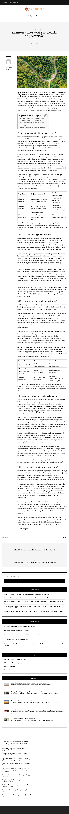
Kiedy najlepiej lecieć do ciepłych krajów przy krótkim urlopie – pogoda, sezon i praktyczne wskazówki (16, 769)
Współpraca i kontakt (11, 2)
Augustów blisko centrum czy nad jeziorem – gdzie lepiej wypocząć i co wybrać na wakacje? (16, 759)
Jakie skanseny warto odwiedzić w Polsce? (33, 123)
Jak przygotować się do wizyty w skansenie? (33, 125)
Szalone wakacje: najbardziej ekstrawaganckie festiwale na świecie (31, 701)
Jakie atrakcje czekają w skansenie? (30, 120)
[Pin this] (66, 537)
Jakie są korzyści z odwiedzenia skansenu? (33, 127)
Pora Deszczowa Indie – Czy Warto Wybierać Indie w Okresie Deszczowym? (27, 635)
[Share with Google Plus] (63, 537)
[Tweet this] (61, 537)
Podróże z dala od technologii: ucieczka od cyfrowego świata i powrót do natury (36, 710)
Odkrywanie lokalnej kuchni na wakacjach (16, 639)
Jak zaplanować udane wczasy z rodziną (16, 630)
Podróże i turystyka (34, 29)
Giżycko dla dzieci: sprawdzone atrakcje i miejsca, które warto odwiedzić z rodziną (30, 598)
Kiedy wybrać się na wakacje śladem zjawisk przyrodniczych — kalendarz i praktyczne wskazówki (15, 743)
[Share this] (59, 537)
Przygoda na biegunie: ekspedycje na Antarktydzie (19, 626)
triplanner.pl (8, 67)
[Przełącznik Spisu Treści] (45, 115)
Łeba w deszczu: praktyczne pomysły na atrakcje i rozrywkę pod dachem (26, 594)
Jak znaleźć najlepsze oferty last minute (23, 718)
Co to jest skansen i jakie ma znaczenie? (31, 118)
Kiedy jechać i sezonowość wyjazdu (15, 659)
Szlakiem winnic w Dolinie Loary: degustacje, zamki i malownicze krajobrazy (15, 754)
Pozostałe (7, 670)
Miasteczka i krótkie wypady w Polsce (16, 663)
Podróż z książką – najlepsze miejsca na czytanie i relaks (28, 683)
